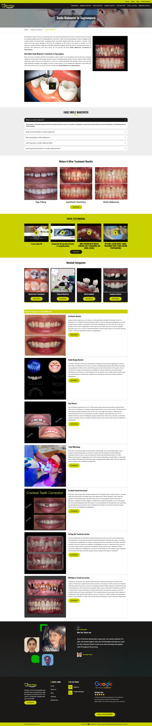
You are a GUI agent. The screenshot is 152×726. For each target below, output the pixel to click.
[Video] (52, 86)
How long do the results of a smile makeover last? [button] (43, 148)
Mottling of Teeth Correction (78, 578)
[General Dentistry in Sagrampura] (63, 280)
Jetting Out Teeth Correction (78, 534)
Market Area (54, 700)
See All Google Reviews (104, 714)
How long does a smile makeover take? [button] (39, 143)
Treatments (74, 5)
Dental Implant (97, 5)
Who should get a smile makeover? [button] (38, 137)
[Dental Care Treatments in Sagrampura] (36, 280)
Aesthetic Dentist (74, 316)
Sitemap (53, 696)
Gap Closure (72, 403)
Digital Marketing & (111, 724)
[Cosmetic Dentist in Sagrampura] (115, 280)
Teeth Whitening (74, 447)
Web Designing (102, 724)
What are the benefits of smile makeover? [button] (40, 132)
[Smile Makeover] (110, 53)
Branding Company (122, 724)
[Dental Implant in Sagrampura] (89, 280)
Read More (36, 298)
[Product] (45, 335)
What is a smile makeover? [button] (35, 120)
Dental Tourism (132, 5)
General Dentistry (85, 5)
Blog (137, 1)
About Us (53, 689)
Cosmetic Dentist (109, 5)
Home (127, 1)
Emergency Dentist (144, 5)
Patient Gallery (145, 1)
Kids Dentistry (121, 5)
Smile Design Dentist (75, 360)
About (133, 1)
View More (76, 207)
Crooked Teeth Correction (77, 490)
